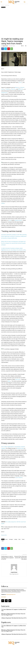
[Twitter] (5, 48)
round (10, 220)
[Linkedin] (9, 600)
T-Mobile (7, 89)
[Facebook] (2, 48)
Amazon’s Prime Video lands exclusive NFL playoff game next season (20, 558)
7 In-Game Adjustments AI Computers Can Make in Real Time (13, 610)
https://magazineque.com (14, 574)
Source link (4, 535)
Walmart (17, 87)
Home (2, 5)
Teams (23, 539)
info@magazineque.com (10, 594)
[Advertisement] (14, 23)
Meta (9, 381)
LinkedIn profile (22, 250)
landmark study (20, 448)
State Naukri (3, 596)
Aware (6, 539)
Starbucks (20, 89)
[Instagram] (6, 600)
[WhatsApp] (11, 48)
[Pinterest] (8, 48)
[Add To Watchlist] (4, 89)
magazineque (5, 45)
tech (2, 540)
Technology (7, 5)
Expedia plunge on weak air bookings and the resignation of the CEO (7, 558)
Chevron (13, 89)
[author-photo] (14, 570)
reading (15, 539)
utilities (3, 203)
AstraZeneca (4, 92)
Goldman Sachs (18, 220)
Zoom (20, 82)
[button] (14, 163)
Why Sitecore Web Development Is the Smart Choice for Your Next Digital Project (13, 614)
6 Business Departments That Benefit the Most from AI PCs (14, 618)
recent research (18, 477)
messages (11, 539)
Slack (19, 539)
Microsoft (17, 379)
